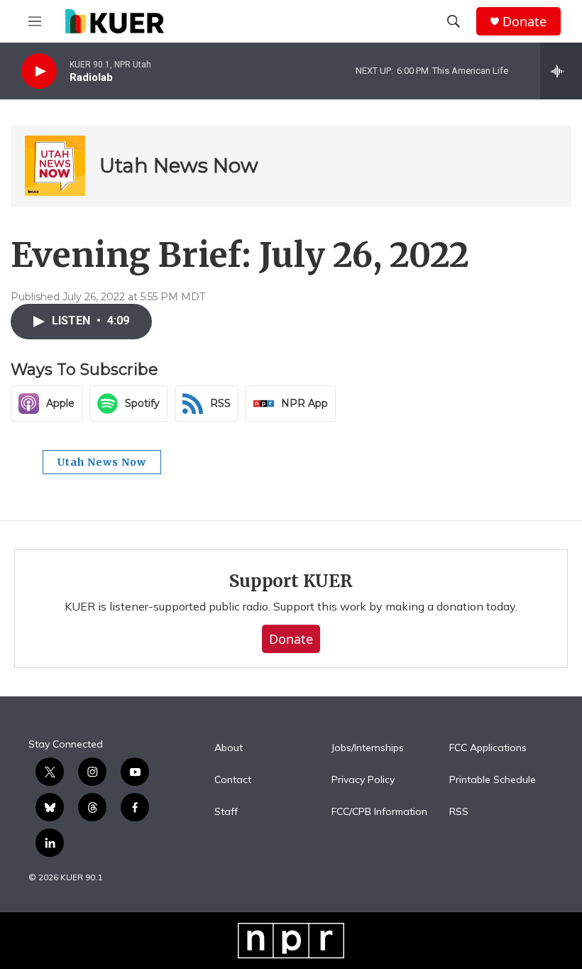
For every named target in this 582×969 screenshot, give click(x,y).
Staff (226, 812)
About (228, 748)
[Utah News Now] (55, 166)
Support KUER (291, 581)
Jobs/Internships (367, 748)
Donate (525, 21)
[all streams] (561, 71)
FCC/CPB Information (379, 812)
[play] (39, 71)
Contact (232, 780)
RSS (458, 812)
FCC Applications (488, 748)
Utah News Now (178, 165)
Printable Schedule (492, 780)
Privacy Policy (363, 780)
